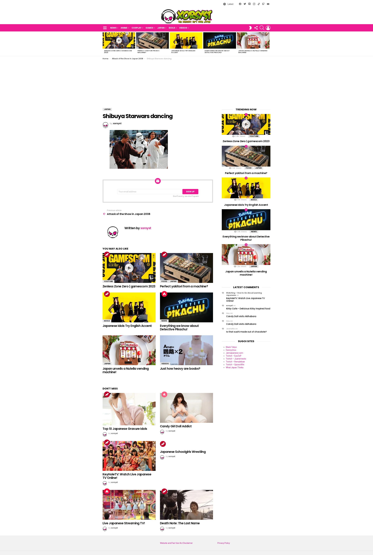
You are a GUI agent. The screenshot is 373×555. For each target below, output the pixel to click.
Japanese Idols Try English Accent (183, 52)
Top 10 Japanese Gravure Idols (125, 429)
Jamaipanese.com (234, 353)
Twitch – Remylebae (235, 361)
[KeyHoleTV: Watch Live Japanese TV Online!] (129, 456)
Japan (160, 27)
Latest (230, 4)
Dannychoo (231, 350)
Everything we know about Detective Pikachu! (217, 52)
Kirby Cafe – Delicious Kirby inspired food (248, 308)
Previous (104, 43)
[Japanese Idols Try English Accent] (186, 40)
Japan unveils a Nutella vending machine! (252, 52)
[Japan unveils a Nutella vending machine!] (253, 40)
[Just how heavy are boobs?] (186, 350)
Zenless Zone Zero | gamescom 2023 (118, 52)
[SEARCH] (262, 27)
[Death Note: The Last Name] (186, 505)
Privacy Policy (223, 543)
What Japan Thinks (234, 367)
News (113, 27)
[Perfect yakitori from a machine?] (152, 40)
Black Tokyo (231, 347)
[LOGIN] (268, 27)
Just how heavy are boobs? (180, 368)
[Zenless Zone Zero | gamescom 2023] (119, 40)
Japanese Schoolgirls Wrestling (183, 452)
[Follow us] (256, 27)
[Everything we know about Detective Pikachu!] (219, 40)
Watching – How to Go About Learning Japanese (244, 294)
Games (149, 27)
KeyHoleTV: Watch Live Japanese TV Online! (127, 476)
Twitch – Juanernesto (236, 359)
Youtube (108, 281)
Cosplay (136, 27)
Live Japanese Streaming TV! (124, 523)
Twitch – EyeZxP (233, 356)
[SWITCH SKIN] (250, 28)
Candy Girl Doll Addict (176, 426)
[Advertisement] (186, 81)
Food (164, 281)
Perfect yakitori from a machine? (148, 52)
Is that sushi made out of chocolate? (246, 331)
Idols (172, 27)
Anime (124, 27)
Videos (183, 27)
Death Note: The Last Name (180, 523)
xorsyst (229, 305)
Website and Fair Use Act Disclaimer (176, 543)
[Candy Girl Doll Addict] (186, 408)
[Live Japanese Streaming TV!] (129, 505)
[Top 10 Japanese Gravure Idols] (129, 409)
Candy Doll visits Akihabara (241, 316)
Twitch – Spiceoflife (235, 364)
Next (269, 43)
